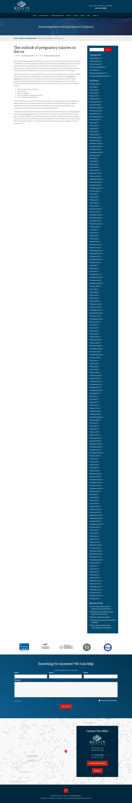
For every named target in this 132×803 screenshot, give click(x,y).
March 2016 (94, 435)
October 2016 (95, 414)
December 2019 (96, 310)
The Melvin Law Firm (28, 55)
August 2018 (95, 357)
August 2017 (95, 393)
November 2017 (96, 384)
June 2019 (94, 328)
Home (35, 15)
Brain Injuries (95, 61)
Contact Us (96, 15)
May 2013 (94, 536)
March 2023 (94, 206)
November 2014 (96, 482)
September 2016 (96, 417)
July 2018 (94, 360)
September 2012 (96, 560)
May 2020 (94, 295)
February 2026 (95, 102)
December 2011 (96, 586)
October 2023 (95, 185)
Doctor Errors (95, 64)
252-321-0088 (100, 8)
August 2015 (95, 456)
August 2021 (95, 262)
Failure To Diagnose (97, 67)
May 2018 (94, 366)
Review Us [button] (97, 770)
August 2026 (95, 84)
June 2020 (94, 292)
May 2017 (94, 402)
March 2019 (94, 337)
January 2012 (95, 583)
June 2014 (94, 497)
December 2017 (96, 381)
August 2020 (95, 286)
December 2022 (96, 215)
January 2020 (95, 307)
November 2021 (96, 253)
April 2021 (94, 271)
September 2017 (96, 390)
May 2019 (94, 331)
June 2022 (94, 232)
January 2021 (95, 274)
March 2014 (94, 506)
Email (51, 672)
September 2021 (96, 259)
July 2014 (94, 494)
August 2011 (95, 598)
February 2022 (95, 244)
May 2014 (94, 500)
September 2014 (96, 488)
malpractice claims (27, 114)
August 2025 (95, 119)
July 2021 (94, 265)
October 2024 (95, 149)
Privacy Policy (59, 798)
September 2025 (96, 116)
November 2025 (96, 110)
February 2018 (95, 375)
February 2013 (95, 545)
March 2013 (94, 542)
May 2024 (94, 164)
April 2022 (94, 238)
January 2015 (95, 476)
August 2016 (95, 420)
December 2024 (96, 143)
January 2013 (95, 548)
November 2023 (96, 182)
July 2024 (94, 158)
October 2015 (95, 450)
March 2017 (94, 408)
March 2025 (94, 134)
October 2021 (95, 256)
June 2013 (94, 533)
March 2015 (94, 470)
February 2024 (95, 173)
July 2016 (94, 423)
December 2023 (96, 179)
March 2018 (94, 372)
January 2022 (95, 247)
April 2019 (94, 334)
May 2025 (94, 128)
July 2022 (94, 229)
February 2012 (95, 580)
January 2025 (95, 140)
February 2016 (95, 438)
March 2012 (94, 578)
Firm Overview (43, 15)
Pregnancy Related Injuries (52, 55)
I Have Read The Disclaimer (109, 700)
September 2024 (96, 152)
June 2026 (94, 90)
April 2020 (94, 298)
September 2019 (96, 319)
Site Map (51, 798)
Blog (88, 15)
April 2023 (94, 203)
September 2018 (96, 354)
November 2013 (96, 518)
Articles (75, 15)
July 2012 (94, 566)
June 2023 (94, 197)
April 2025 (94, 131)
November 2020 (96, 277)
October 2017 (95, 387)
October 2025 (95, 113)
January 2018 (95, 378)
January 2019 (95, 343)
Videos (83, 15)
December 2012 (96, 551)
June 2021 (94, 268)
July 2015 (94, 459)
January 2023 (95, 212)
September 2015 (96, 453)
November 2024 (96, 146)
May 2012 (94, 572)
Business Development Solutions (74, 798)
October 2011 (95, 592)
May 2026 (94, 93)
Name (16, 672)
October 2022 (95, 221)
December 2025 (96, 108)
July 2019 (94, 325)
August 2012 (95, 563)
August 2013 (95, 527)
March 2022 (94, 241)
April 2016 (94, 432)
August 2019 (95, 322)
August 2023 (95, 191)
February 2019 (95, 340)
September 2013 (96, 524)
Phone (86, 672)
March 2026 (94, 99)
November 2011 (96, 589)
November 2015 (96, 447)
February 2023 (95, 209)
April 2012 (94, 575)
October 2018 (95, 351)
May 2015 (94, 464)
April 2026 (94, 96)
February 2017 (95, 411)
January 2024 (95, 176)
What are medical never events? (100, 617)
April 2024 (94, 167)
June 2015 (94, 461)
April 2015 (94, 467)
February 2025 (95, 137)
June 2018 (94, 363)
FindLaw (88, 798)
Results (69, 15)
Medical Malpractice (57, 15)
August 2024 (95, 155)
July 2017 (94, 396)
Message (17, 680)
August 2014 (95, 491)
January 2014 (95, 512)
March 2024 (94, 170)
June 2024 (94, 161)
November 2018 (96, 348)
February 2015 (95, 473)
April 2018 (94, 369)
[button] (130, 791)
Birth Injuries (95, 58)
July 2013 (94, 530)
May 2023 (94, 200)
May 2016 (94, 429)
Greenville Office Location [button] (97, 763)
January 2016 (95, 441)
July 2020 (94, 289)
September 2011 (96, 595)
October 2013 (95, 521)
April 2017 (94, 405)
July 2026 (94, 87)
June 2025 (94, 125)
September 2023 (96, 188)
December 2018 (96, 346)
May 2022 (94, 235)
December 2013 (96, 515)
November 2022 (96, 218)
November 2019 (96, 313)
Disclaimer (17, 701)
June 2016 (94, 426)
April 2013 (94, 539)
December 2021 (96, 250)
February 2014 (95, 509)
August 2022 (95, 227)
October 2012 (95, 557)
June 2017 (94, 399)
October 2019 (95, 316)
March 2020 (94, 301)
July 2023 (94, 194)
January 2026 (95, 105)
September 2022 (96, 224)
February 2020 (95, 304)
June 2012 (94, 569)
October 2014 (95, 485)
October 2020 (95, 280)
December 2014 (96, 479)
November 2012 (96, 554)
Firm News (94, 70)
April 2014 (94, 503)
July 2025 (94, 122)
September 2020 (96, 283)
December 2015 (96, 444)
